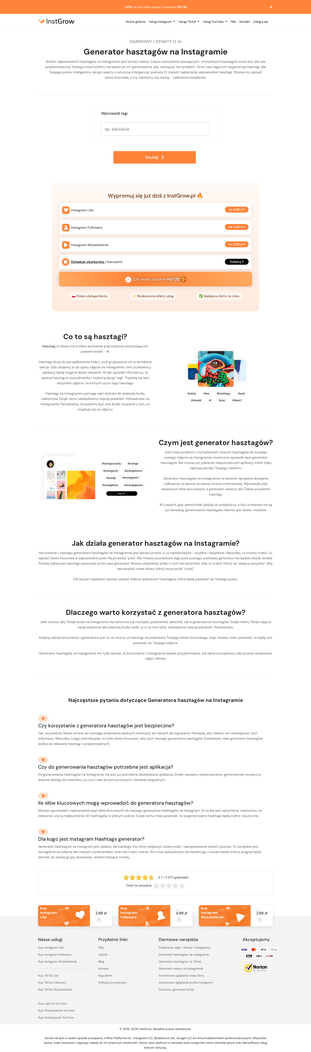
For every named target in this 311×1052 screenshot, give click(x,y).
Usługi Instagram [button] (160, 22)
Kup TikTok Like (48, 975)
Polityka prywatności (112, 982)
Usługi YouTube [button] (213, 22)
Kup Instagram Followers (54, 954)
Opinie (102, 954)
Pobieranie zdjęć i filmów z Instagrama (185, 947)
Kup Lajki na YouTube (52, 1003)
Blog (101, 961)
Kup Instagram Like (51, 947)
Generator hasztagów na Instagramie (184, 954)
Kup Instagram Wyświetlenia (57, 961)
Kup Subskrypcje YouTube (56, 1017)
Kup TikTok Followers (52, 982)
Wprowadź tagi (114, 113)
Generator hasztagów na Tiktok (180, 961)
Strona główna (135, 22)
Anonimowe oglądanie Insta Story (181, 975)
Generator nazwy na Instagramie (181, 968)
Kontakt (244, 22)
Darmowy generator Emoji (176, 989)
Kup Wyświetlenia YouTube (56, 1010)
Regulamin (105, 975)
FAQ (233, 22)
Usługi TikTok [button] (188, 22)
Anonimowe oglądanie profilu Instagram (186, 982)
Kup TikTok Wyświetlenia (55, 989)
